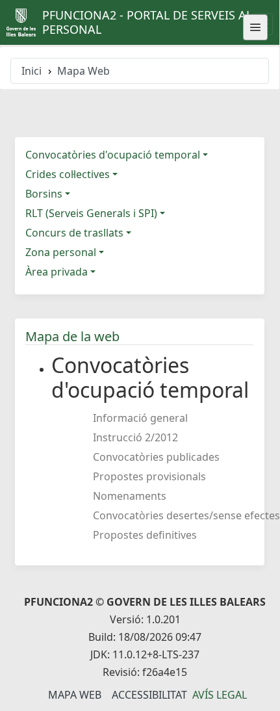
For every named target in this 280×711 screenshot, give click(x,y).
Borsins (43, 194)
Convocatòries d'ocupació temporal (112, 155)
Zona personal (60, 252)
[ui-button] (255, 27)
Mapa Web (74, 695)
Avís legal (219, 695)
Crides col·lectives (67, 174)
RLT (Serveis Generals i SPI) (91, 213)
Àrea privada (56, 272)
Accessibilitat (149, 695)
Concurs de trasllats (74, 233)
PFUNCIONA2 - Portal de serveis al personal (147, 22)
